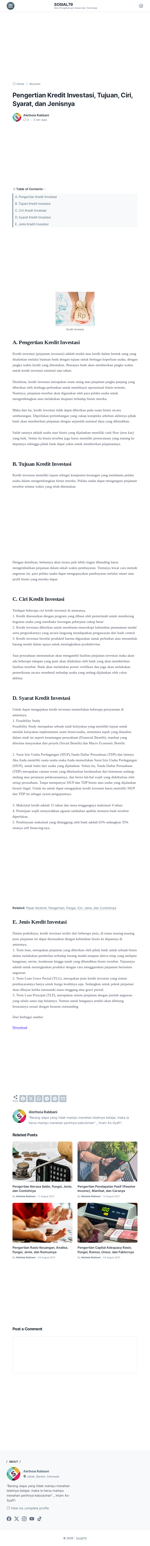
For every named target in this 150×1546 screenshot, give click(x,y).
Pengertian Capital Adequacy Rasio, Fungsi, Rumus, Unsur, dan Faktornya (106, 1250)
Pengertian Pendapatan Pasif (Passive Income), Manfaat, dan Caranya (106, 1188)
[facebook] (22, 1098)
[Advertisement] (75, 47)
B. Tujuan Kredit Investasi (32, 204)
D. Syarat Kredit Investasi (33, 217)
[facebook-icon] (9, 1519)
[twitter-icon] (16, 1519)
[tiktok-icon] (39, 1519)
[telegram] (46, 1098)
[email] (62, 1098)
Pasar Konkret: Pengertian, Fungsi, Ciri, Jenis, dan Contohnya (71, 908)
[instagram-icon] (24, 1519)
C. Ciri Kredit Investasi (30, 210)
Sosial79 (63, 4)
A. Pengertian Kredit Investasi (36, 197)
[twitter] (30, 1098)
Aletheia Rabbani (36, 1471)
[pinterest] (54, 1098)
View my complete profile (29, 1508)
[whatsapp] (38, 1098)
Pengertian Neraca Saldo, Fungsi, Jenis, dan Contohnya (42, 1188)
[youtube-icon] (31, 1519)
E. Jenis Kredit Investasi (32, 224)
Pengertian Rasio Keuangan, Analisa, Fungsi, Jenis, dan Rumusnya (40, 1250)
